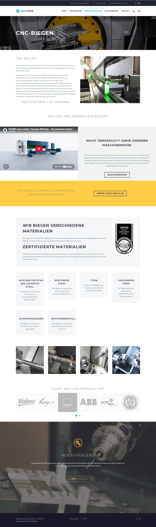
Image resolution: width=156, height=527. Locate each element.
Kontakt (126, 11)
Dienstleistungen (93, 11)
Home (63, 11)
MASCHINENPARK (117, 175)
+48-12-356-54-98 (100, 3)
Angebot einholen (78, 479)
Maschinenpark (111, 11)
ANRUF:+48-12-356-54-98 (110, 193)
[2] (80, 416)
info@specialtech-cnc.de (119, 3)
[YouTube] (139, 3)
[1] (76, 416)
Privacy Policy (73, 519)
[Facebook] (135, 3)
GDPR (85, 519)
